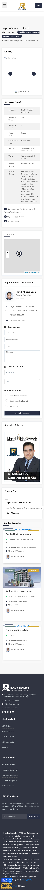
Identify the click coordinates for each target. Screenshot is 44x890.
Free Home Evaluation (10, 775)
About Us (5, 747)
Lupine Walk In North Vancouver (19, 503)
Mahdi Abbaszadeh (17, 556)
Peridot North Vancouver (19, 591)
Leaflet (26, 272)
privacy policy (27, 880)
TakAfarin (13, 886)
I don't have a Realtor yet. (18, 401)
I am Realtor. (14, 406)
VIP (38, 5)
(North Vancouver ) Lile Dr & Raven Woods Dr (21, 41)
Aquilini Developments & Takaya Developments (24, 508)
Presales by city (8, 731)
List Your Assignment (9, 780)
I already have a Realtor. (18, 396)
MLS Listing (6, 726)
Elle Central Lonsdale (17, 630)
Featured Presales (8, 737)
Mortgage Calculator (10, 770)
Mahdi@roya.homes (17, 320)
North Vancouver (13, 513)
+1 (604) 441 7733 (17, 315)
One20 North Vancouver (18, 534)
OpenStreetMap (34, 272)
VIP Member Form (8, 764)
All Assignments (8, 742)
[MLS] (6, 886)
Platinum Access (8, 786)
